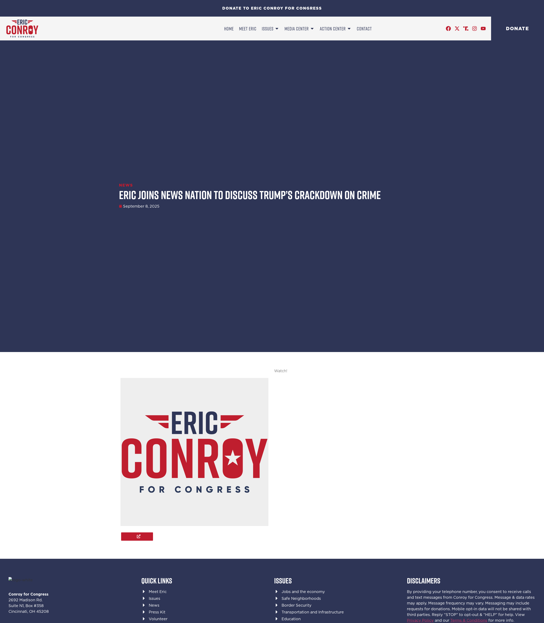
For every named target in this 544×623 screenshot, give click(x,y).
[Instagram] (474, 28)
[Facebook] (448, 28)
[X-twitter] (457, 28)
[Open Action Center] (349, 28)
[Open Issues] (277, 28)
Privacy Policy (420, 620)
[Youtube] (483, 28)
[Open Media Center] (312, 28)
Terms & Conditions (468, 620)
